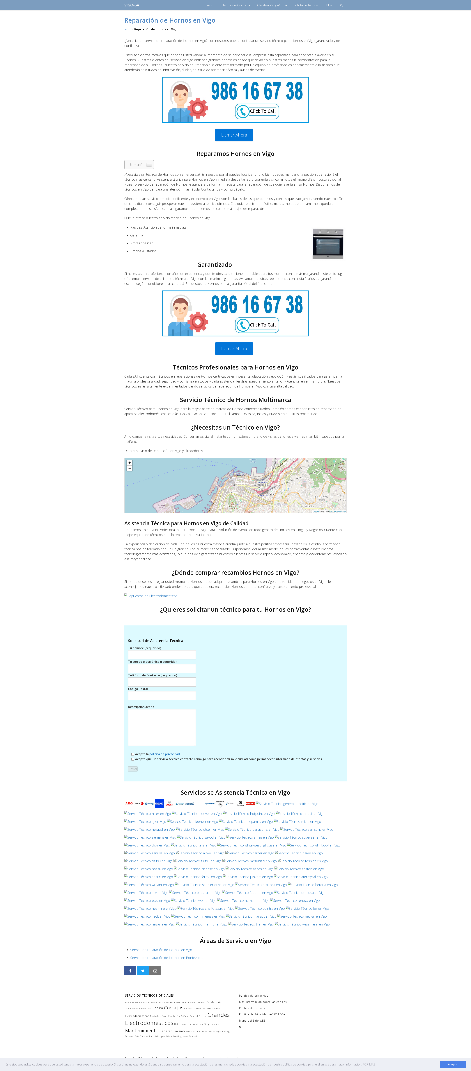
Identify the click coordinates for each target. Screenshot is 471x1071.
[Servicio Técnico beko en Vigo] (159, 805)
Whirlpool (160, 1036)
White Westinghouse (177, 1036)
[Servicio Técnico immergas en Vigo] (198, 917)
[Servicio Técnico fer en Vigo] (307, 909)
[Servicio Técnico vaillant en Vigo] (149, 886)
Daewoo (197, 1008)
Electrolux (155, 1016)
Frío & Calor (182, 1016)
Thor (142, 1036)
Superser (129, 1036)
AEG (127, 1002)
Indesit (202, 1024)
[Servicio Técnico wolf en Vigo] (193, 901)
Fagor (164, 1016)
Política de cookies (252, 1008)
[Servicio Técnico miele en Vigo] (297, 822)
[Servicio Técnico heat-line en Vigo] (150, 909)
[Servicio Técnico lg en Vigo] (145, 822)
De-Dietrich (207, 1008)
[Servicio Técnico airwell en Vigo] (200, 854)
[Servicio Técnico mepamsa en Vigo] (246, 822)
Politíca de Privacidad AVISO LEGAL (262, 1014)
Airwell (154, 1002)
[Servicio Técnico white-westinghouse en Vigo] (251, 846)
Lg (208, 1024)
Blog (329, 5)
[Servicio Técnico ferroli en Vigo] (198, 878)
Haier (177, 1024)
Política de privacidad (254, 995)
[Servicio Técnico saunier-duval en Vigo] (204, 886)
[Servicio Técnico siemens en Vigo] (150, 838)
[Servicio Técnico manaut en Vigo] (251, 917)
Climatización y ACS (269, 5)
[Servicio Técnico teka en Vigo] (193, 846)
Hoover (184, 1024)
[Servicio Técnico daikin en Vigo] (299, 854)
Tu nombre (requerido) (144, 648)
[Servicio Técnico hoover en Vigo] (197, 814)
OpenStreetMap (338, 511)
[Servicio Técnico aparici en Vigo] (148, 878)
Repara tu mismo (172, 1031)
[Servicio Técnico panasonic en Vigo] (252, 830)
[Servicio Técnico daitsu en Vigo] (148, 862)
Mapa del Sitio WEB (252, 1020)
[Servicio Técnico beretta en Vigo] (313, 886)
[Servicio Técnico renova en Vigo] (295, 901)
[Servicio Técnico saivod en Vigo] (201, 838)
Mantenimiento (142, 1030)
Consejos (173, 1007)
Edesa (217, 1008)
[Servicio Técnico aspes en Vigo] (250, 870)
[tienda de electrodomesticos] (235, 595)
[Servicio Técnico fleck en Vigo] (147, 917)
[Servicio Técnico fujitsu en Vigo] (197, 862)
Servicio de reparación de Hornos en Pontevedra (166, 957)
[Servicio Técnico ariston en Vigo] (299, 870)
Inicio (209, 5)
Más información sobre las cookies (263, 1002)
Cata (149, 1008)
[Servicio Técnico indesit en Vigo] (300, 814)
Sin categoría (216, 1031)
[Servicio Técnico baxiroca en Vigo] (261, 886)
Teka (137, 1036)
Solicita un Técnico (306, 5)
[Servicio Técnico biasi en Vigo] (147, 901)
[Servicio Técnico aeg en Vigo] (129, 805)
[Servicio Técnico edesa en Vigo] (230, 805)
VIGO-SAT (132, 5)
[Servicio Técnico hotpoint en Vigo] (249, 814)
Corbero (188, 1008)
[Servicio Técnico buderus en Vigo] (195, 893)
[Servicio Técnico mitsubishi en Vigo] (249, 862)
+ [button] (129, 462)
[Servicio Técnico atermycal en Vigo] (301, 878)
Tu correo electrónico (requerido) (152, 662)
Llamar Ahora (234, 135)
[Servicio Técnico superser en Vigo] (301, 838)
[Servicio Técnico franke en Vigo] (250, 805)
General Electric (198, 1016)
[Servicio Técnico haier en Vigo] (147, 814)
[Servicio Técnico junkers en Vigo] (248, 878)
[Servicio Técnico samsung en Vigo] (306, 830)
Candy (142, 1008)
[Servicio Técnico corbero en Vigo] (199, 805)
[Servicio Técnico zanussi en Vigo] (149, 854)
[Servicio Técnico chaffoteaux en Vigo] (206, 909)
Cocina (158, 1008)
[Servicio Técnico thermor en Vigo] (202, 925)
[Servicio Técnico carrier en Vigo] (249, 854)
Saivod (189, 1031)
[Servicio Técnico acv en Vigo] (146, 893)
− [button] (129, 468)
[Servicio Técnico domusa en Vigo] (299, 893)
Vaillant (150, 1036)
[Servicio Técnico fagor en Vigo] (139, 805)
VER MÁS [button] (369, 1064)
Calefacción (214, 1002)
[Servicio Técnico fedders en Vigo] (247, 893)
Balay (162, 1002)
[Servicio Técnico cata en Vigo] (189, 805)
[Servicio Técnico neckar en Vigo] (302, 917)
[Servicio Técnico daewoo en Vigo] (210, 805)
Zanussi (193, 1036)
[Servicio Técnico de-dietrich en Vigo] (220, 805)
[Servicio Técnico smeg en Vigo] (250, 838)
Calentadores (132, 1008)
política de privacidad (164, 754)
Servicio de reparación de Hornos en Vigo (161, 950)
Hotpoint (193, 1024)
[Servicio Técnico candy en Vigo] (179, 805)
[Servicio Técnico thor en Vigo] (147, 846)
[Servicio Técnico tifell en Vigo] (251, 925)
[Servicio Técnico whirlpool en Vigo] (314, 846)
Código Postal (138, 689)
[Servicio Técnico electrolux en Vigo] (240, 805)
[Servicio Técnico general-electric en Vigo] (287, 805)
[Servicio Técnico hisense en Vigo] (199, 870)
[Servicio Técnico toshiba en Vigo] (303, 862)
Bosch (193, 1002)
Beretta (185, 1002)
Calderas (201, 1002)
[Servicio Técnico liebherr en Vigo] (192, 822)
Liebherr (214, 1024)
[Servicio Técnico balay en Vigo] (149, 805)
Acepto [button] (453, 1064)
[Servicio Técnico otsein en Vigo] (200, 830)
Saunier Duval (200, 1031)
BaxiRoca (170, 1002)
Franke (172, 1016)
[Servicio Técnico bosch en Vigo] (169, 805)
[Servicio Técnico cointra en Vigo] (260, 909)
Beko (178, 1002)
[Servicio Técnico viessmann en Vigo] (302, 925)
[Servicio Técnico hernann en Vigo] (243, 901)
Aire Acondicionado (140, 1002)
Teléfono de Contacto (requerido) (152, 675)
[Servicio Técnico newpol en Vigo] (149, 830)
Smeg (227, 1031)
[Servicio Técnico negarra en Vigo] (149, 925)
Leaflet (316, 511)
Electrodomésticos (234, 5)
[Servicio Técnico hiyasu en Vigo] (148, 870)
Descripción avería (141, 707)
